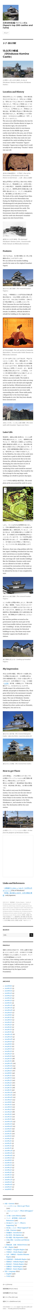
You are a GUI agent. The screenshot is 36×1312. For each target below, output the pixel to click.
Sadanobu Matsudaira (21, 909)
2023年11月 (8, 1066)
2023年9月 (8, 1071)
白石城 (6, 683)
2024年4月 (8, 1054)
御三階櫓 (23, 916)
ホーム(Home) (7, 1284)
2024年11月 (8, 1037)
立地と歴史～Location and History (17, 1240)
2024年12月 (8, 1034)
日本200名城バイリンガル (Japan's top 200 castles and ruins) (18, 25)
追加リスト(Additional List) (12, 1301)
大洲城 (27, 915)
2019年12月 (8, 1179)
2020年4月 (8, 1170)
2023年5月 (8, 1080)
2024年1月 (8, 1061)
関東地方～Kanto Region (14, 1269)
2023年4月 (8, 1083)
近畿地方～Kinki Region (14, 1266)
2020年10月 (8, 1155)
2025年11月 (8, 1008)
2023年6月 (8, 1078)
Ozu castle (12, 909)
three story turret (7, 915)
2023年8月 (8, 1073)
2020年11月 (8, 1153)
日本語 (8, 1276)
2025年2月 (8, 1029)
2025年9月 (8, 1012)
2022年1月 (8, 1119)
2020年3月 (8, 1172)
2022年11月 (8, 1095)
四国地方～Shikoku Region (15, 1262)
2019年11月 (8, 1182)
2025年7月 (8, 1017)
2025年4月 (8, 1025)
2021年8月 (8, 1131)
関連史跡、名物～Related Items (16, 1245)
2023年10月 (8, 1068)
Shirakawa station (27, 911)
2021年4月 (8, 1141)
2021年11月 (8, 1124)
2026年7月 (8, 988)
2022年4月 (8, 1112)
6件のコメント (27, 920)
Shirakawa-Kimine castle (10, 913)
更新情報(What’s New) (10, 1289)
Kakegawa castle (18, 907)
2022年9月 (8, 1100)
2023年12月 (8, 1063)
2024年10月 (8, 1039)
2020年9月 (8, 1158)
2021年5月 (8, 1138)
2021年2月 (8, 1146)
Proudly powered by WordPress (16, 1308)
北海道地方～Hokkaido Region (16, 1259)
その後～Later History (13, 1216)
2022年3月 (8, 1114)
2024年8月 (8, 1044)
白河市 (12, 920)
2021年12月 (8, 1121)
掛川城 (27, 916)
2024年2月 (8, 1058)
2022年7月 (8, 1104)
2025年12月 (8, 1005)
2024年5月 (8, 1051)
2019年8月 (8, 1189)
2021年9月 (8, 1129)
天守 (31, 915)
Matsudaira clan (28, 907)
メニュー (6, 32)
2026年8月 (8, 986)
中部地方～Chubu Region (14, 1252)
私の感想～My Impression (15, 1237)
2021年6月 (8, 1136)
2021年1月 (8, 1148)
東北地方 (8, 918)
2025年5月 (8, 1022)
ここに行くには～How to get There (18, 1206)
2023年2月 (8, 1087)
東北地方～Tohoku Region (17, 902)
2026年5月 (8, 993)
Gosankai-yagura (20, 906)
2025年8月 (8, 1015)
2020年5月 (8, 1167)
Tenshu (29, 913)
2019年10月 (8, 1184)
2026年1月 (8, 1003)
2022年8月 (8, 1102)
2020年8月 (8, 1160)
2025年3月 (8, 1027)
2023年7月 (8, 1075)
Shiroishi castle (21, 913)
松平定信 (20, 918)
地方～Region (9, 1247)
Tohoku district (17, 915)
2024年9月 (8, 1041)
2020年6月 (8, 1165)
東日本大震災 (14, 918)
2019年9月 (8, 1187)
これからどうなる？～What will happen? (19, 1211)
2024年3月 (8, 1056)
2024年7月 (8, 1046)
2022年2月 (8, 1117)
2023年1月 (8, 1090)
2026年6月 (8, 991)
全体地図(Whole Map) (10, 1293)
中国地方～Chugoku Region (15, 1249)
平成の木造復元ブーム (8, 916)
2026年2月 (8, 1000)
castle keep (12, 906)
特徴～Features (11, 1230)
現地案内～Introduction (14, 1232)
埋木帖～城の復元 (9, 893)
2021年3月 (8, 1143)
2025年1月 (8, 1032)
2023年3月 (8, 1085)
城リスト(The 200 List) (10, 1297)
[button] (5, 489)
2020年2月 (8, 1175)
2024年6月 (8, 1049)
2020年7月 (8, 1163)
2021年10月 (8, 1126)
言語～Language (10, 1271)
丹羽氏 (23, 915)
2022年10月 (8, 1097)
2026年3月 (8, 998)
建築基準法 (17, 916)
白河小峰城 (7, 920)
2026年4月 (8, 995)
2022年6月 (8, 1107)
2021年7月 (8, 1133)
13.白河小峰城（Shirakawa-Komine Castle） (16, 53)
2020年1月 (8, 1177)
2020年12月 (8, 1150)
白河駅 (16, 920)
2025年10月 (8, 1010)
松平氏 (24, 918)
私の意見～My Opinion (13, 1235)
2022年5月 (8, 1109)
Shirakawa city (17, 911)
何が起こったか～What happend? (17, 1228)
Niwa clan (5, 909)
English (9, 1274)
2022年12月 (8, 1092)
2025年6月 (8, 1020)
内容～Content (9, 1203)
